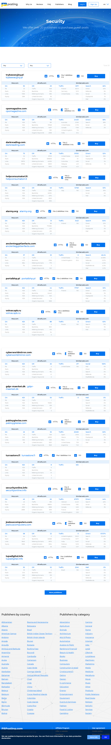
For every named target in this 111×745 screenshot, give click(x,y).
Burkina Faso (32, 649)
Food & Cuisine (66, 710)
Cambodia (31, 656)
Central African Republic (37, 675)
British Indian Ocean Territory (39, 634)
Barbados (6, 687)
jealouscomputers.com (18, 524)
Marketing (89, 664)
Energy (63, 691)
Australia (5, 664)
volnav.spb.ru (13, 313)
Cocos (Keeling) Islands (37, 694)
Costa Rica (31, 706)
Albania (5, 626)
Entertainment (66, 694)
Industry (89, 634)
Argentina (6, 653)
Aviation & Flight (67, 645)
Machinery (89, 660)
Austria (5, 668)
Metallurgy (90, 675)
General (88, 626)
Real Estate (90, 698)
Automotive (65, 641)
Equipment (65, 698)
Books (62, 656)
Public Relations (92, 694)
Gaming (88, 622)
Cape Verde (32, 668)
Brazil (29, 630)
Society (88, 713)
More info (93, 737)
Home (88, 630)
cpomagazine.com (16, 111)
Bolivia (4, 713)
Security (88, 706)
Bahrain (5, 679)
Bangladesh (7, 683)
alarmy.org (26, 211)
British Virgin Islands (36, 637)
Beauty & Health (67, 653)
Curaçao (30, 713)
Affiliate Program (62, 728)
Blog (70, 4)
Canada (30, 664)
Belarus (5, 691)
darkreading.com (15, 145)
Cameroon (31, 660)
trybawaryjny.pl (14, 77)
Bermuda (6, 706)
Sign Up (94, 4)
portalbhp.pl (29, 278)
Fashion (63, 706)
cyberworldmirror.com (18, 355)
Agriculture (64, 626)
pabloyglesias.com (16, 423)
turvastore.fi (28, 455)
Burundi (30, 653)
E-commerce (65, 683)
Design (63, 679)
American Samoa (9, 634)
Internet (89, 641)
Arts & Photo (65, 637)
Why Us (29, 4)
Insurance (89, 637)
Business (64, 660)
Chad (29, 679)
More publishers (55, 592)
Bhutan (5, 710)
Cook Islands (32, 702)
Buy (96, 76)
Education (64, 687)
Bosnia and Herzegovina (37, 622)
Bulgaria (30, 645)
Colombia (31, 698)
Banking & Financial (68, 649)
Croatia (30, 710)
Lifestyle (88, 653)
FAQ (49, 4)
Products (89, 691)
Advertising (65, 622)
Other (87, 687)
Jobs (87, 645)
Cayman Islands (34, 672)
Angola (5, 641)
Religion (88, 702)
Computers (65, 664)
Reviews (39, 4)
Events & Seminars (68, 702)
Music (87, 683)
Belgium (5, 694)
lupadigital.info (14, 558)
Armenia (5, 656)
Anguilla (5, 645)
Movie (88, 679)
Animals (63, 630)
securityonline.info (16, 490)
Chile (29, 683)
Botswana (31, 626)
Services (88, 710)
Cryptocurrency (66, 672)
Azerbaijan (6, 672)
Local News (90, 656)
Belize (4, 698)
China (29, 687)
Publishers (59, 4)
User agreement (98, 728)
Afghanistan (7, 622)
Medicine (89, 672)
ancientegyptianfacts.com (20, 246)
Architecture (65, 634)
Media (88, 668)
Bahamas (6, 675)
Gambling (64, 713)
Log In (82, 4)
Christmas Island (34, 691)
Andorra (5, 637)
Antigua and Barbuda (11, 649)
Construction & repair (69, 668)
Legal (87, 649)
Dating (63, 675)
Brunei (30, 641)
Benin (4, 702)
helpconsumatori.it (16, 179)
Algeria (4, 630)
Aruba (4, 660)
